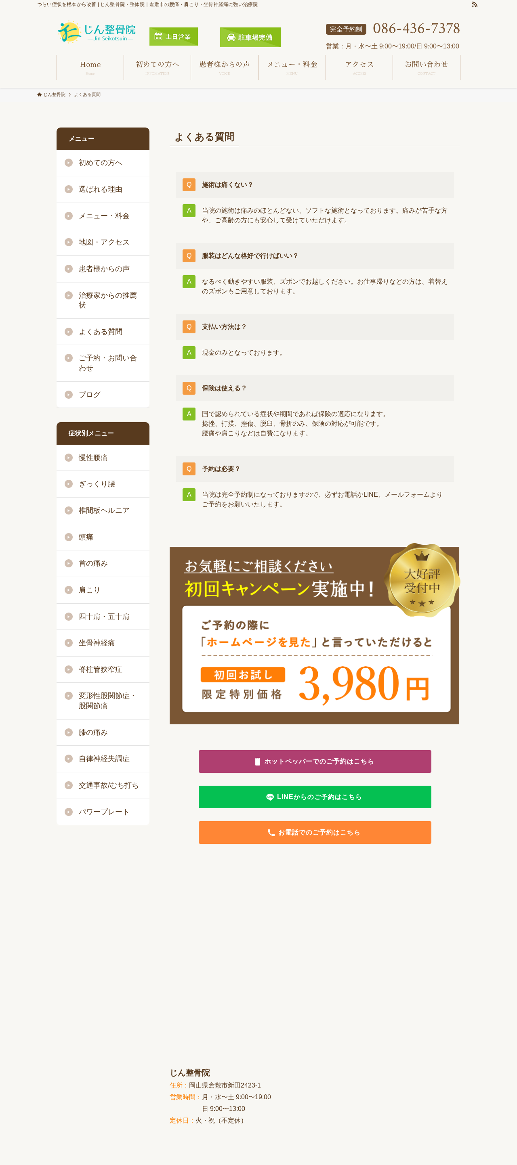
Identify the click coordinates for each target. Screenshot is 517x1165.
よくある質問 (100, 332)
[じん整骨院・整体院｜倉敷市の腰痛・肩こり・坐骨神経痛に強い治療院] (97, 32)
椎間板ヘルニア (104, 510)
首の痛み (93, 563)
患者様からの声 (104, 269)
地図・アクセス (104, 242)
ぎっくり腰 (97, 484)
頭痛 (86, 537)
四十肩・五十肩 (104, 617)
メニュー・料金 (104, 216)
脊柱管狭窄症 (100, 669)
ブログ (90, 395)
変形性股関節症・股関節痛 (108, 701)
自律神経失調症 (104, 759)
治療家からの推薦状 (108, 300)
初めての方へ (100, 163)
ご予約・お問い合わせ (108, 363)
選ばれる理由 (100, 189)
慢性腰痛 (93, 458)
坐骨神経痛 (97, 643)
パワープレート (104, 812)
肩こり (90, 590)
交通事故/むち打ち (109, 785)
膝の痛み (93, 732)
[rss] (474, 4)
